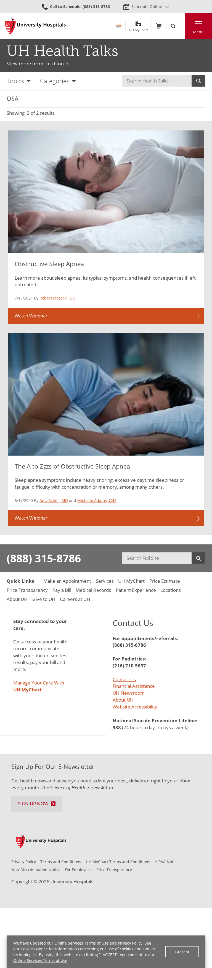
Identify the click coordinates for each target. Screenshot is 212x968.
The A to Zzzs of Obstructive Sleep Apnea (72, 466)
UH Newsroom (129, 693)
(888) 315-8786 (44, 558)
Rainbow (118, 26)
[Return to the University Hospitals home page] (35, 26)
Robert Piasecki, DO (57, 298)
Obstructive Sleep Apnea (49, 264)
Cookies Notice (34, 948)
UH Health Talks (62, 51)
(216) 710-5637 (129, 665)
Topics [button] (15, 81)
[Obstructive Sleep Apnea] (106, 191)
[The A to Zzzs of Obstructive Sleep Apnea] (106, 394)
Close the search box (181, 26)
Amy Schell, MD (53, 500)
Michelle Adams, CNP (96, 500)
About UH (123, 700)
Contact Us (124, 679)
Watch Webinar (31, 315)
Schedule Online (146, 6)
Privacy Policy (130, 943)
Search (198, 81)
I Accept (182, 951)
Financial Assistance (134, 686)
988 (117, 727)
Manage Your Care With (38, 686)
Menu (198, 31)
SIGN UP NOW (33, 803)
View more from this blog (35, 63)
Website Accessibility (135, 707)
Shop (158, 26)
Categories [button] (54, 81)
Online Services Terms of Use (81, 943)
